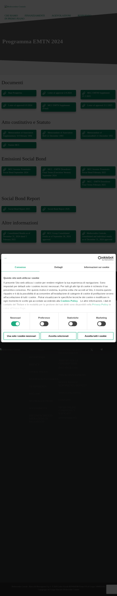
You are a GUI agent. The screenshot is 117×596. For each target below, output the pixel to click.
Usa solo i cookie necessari (21, 336)
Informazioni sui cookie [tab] (96, 267)
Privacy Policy (100, 304)
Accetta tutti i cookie (95, 336)
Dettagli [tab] (58, 267)
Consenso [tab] (20, 267)
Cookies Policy (69, 301)
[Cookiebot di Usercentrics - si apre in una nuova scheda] (100, 258)
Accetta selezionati (58, 336)
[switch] (44, 323)
